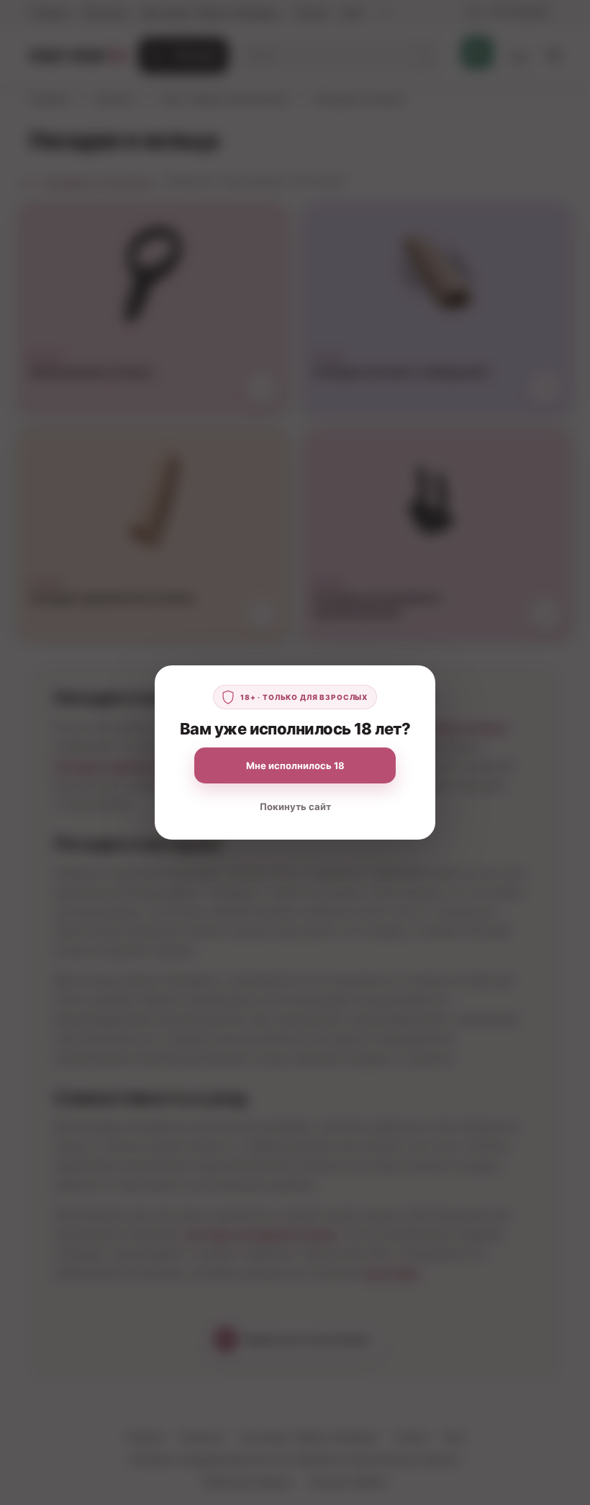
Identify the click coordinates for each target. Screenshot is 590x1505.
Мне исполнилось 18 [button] (295, 765)
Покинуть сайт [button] (295, 806)
